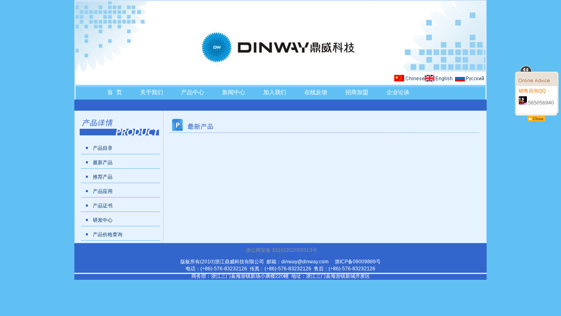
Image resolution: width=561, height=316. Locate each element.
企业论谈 (397, 92)
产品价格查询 (107, 234)
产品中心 (192, 92)
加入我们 (274, 92)
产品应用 (103, 191)
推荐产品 (103, 177)
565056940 (540, 103)
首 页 (114, 92)
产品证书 (103, 206)
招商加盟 (356, 92)
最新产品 (103, 162)
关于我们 (151, 92)
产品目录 (103, 148)
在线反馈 (315, 92)
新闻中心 (233, 92)
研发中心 (103, 220)
